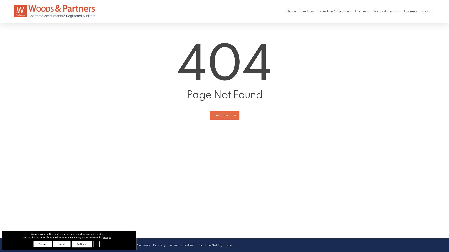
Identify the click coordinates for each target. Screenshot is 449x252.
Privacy (159, 245)
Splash (229, 245)
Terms (173, 245)
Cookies (188, 245)
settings (107, 238)
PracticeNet (207, 245)
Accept (42, 244)
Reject (61, 244)
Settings (81, 244)
